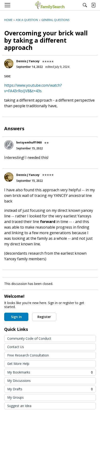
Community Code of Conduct (29, 338)
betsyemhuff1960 (29, 142)
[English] (50, 5)
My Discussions (19, 380)
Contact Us (15, 347)
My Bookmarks (50, 372)
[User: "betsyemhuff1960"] (8, 145)
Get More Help (18, 363)
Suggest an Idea (19, 406)
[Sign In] (93, 5)
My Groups (15, 397)
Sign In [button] (16, 317)
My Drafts (50, 389)
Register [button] (44, 317)
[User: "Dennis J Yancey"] (8, 63)
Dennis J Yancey (28, 61)
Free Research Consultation (28, 355)
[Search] (85, 5)
